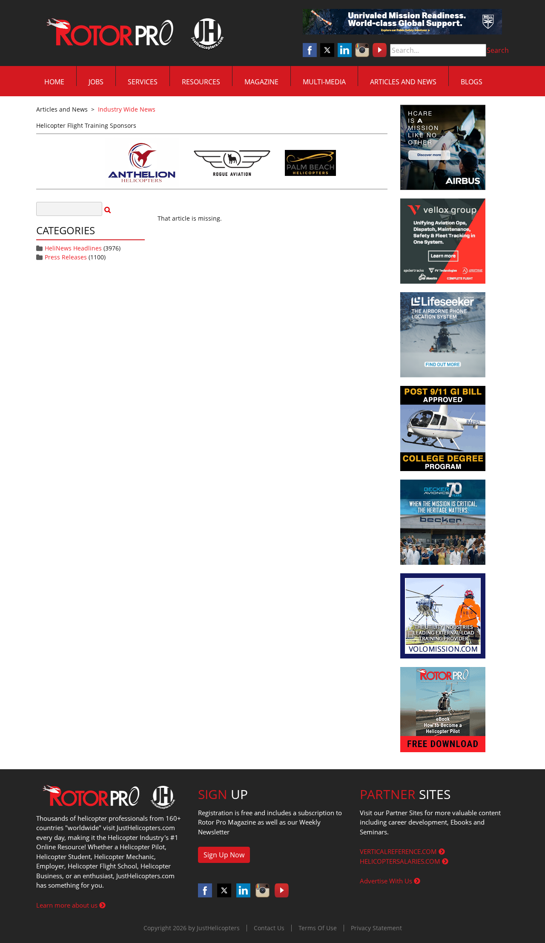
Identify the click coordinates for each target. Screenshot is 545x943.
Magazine (261, 81)
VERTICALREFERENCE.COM (399, 851)
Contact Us (269, 928)
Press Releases (66, 257)
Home (54, 81)
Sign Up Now (224, 855)
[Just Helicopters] (133, 33)
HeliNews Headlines (73, 248)
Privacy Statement (376, 928)
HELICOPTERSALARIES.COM (401, 861)
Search (498, 50)
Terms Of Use (317, 928)
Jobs (96, 81)
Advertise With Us (387, 881)
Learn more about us (67, 905)
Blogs (471, 81)
